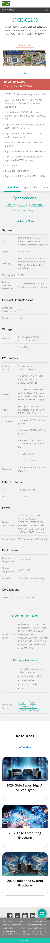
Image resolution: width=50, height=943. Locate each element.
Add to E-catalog (25, 210)
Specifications (31, 187)
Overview (12, 187)
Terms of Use (37, 933)
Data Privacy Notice (17, 933)
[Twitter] (17, 914)
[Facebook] (9, 915)
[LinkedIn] (32, 915)
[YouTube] (25, 915)
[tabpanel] (25, 59)
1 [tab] (25, 73)
